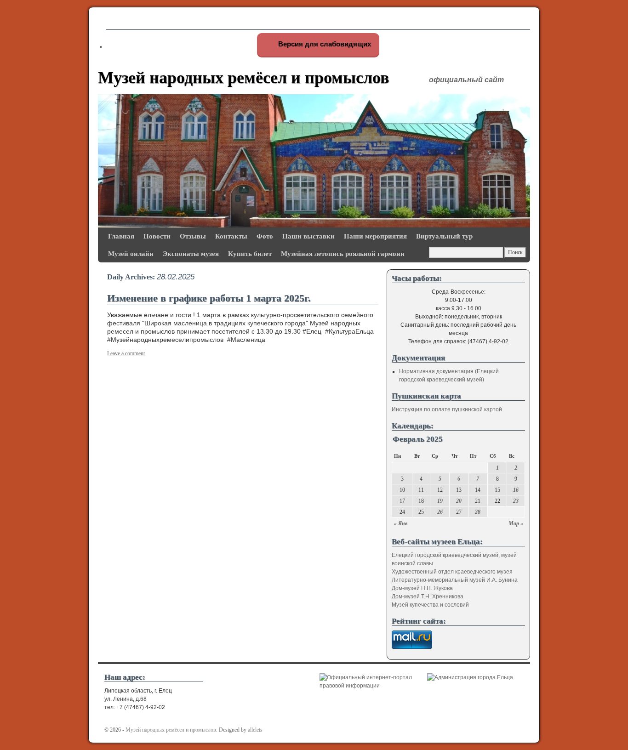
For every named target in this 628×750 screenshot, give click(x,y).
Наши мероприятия (375, 236)
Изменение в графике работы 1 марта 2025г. (209, 298)
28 (477, 512)
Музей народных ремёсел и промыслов (243, 77)
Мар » (515, 523)
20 (459, 501)
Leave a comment (126, 353)
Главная (121, 236)
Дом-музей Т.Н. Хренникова (427, 596)
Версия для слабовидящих (323, 44)
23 (516, 501)
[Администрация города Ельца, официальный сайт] (470, 677)
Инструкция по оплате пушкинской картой (447, 409)
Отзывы (193, 236)
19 (440, 501)
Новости (157, 236)
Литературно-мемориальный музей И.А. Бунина (455, 580)
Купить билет (250, 253)
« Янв (400, 523)
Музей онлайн (131, 253)
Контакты (231, 236)
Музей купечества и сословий (430, 605)
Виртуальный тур (444, 236)
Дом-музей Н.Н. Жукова (422, 588)
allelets (255, 730)
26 (440, 512)
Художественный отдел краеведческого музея (452, 571)
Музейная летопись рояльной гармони (343, 253)
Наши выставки (308, 236)
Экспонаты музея (191, 253)
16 (516, 490)
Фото (265, 236)
